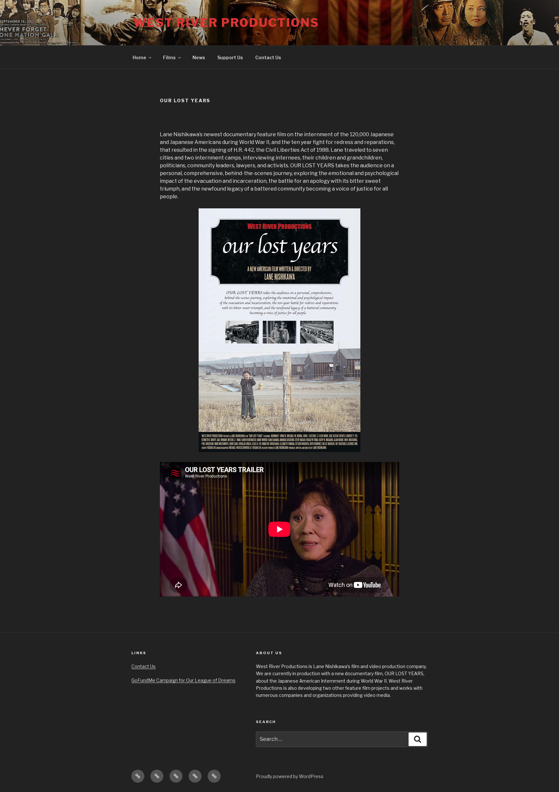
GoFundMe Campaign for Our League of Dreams (183, 680)
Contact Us (268, 57)
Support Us (230, 57)
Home (139, 57)
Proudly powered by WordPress (289, 776)
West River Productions (226, 23)
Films (169, 57)
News (198, 57)
